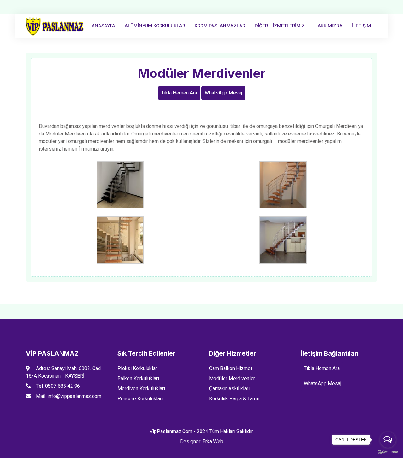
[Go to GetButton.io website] (388, 452)
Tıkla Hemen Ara (179, 93)
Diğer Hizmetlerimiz (280, 25)
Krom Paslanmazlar (220, 25)
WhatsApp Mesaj (223, 93)
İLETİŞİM (361, 25)
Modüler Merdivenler (232, 378)
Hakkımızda (328, 25)
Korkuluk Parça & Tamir (234, 399)
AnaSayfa (103, 25)
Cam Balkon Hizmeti (231, 368)
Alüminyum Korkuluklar (155, 25)
